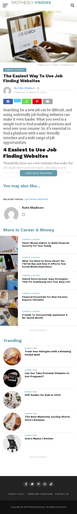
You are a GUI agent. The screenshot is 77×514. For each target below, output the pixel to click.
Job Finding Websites (36, 199)
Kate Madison (26, 88)
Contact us (62, 494)
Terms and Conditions (39, 494)
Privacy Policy (16, 494)
